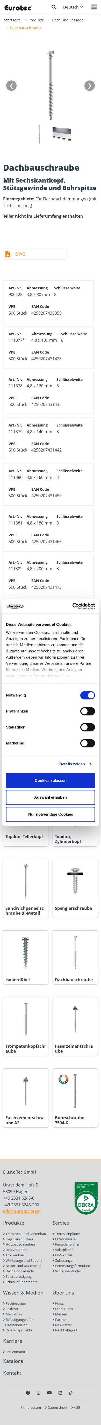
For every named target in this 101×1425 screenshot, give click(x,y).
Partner (60, 1319)
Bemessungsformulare (72, 1265)
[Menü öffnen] (94, 7)
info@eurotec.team (22, 1211)
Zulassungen (64, 1260)
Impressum (32, 1407)
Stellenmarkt (15, 1351)
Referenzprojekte (18, 1330)
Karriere (12, 1340)
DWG (20, 254)
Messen (60, 1314)
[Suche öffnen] (54, 7)
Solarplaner (63, 1249)
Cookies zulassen (51, 780)
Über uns (63, 1292)
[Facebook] (28, 1393)
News (59, 1303)
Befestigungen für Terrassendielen (18, 1322)
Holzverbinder (16, 1249)
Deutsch (71, 7)
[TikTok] (71, 1393)
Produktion (63, 1308)
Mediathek (13, 1314)
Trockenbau (14, 1255)
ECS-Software (65, 1239)
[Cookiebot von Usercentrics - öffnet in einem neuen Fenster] (72, 606)
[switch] (87, 711)
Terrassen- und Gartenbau (25, 1233)
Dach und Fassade (68, 20)
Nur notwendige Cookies (50, 814)
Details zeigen (72, 764)
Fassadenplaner (67, 1244)
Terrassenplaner (67, 1233)
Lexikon (11, 1308)
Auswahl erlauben (50, 797)
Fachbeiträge (15, 1303)
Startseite (12, 20)
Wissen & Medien (23, 1292)
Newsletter (63, 1325)
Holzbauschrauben (20, 1244)
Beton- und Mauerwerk (23, 1265)
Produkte (36, 20)
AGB (76, 1407)
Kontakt (12, 1372)
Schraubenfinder (67, 1271)
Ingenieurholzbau (19, 1239)
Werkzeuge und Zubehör (24, 1260)
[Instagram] (38, 1393)
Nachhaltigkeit (65, 1330)
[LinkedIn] (60, 1393)
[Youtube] (49, 1393)
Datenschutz (57, 1407)
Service (61, 1222)
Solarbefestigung (18, 1276)
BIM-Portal (63, 1255)
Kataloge (13, 1360)
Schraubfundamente (21, 1282)
